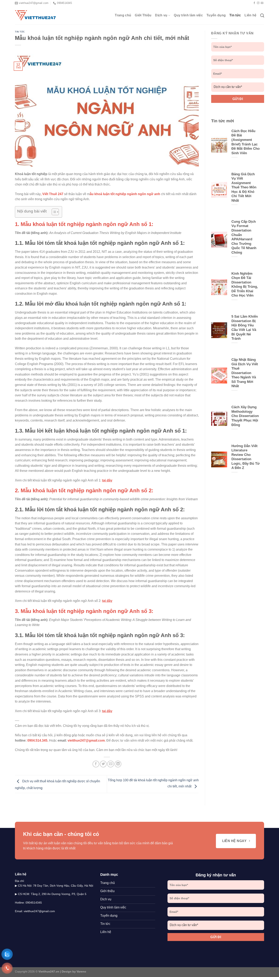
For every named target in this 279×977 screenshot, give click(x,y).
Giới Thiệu (143, 15)
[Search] (262, 15)
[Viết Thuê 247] (35, 15)
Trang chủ (123, 15)
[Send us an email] (262, 3)
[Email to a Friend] (110, 764)
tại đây (107, 480)
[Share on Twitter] (103, 764)
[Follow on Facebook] (254, 3)
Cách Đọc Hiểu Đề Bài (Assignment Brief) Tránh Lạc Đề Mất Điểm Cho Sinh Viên (245, 142)
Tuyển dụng (216, 15)
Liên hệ (250, 15)
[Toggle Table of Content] (53, 211)
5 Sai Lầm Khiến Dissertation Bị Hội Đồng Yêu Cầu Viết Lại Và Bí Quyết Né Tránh (244, 328)
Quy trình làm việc (188, 15)
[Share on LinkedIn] (118, 764)
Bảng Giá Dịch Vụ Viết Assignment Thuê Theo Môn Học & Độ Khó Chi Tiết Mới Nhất (243, 187)
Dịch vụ (161, 15)
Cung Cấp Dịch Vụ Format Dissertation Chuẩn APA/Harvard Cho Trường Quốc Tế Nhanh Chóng (243, 237)
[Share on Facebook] (96, 764)
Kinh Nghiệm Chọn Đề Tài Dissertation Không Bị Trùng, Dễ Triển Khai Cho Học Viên (244, 285)
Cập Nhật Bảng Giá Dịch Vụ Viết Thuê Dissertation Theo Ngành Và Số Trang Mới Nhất (244, 373)
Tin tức (235, 15)
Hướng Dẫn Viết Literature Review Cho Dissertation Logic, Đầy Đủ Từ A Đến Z (245, 457)
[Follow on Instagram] (258, 3)
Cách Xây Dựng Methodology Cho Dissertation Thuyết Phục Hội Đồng (245, 416)
